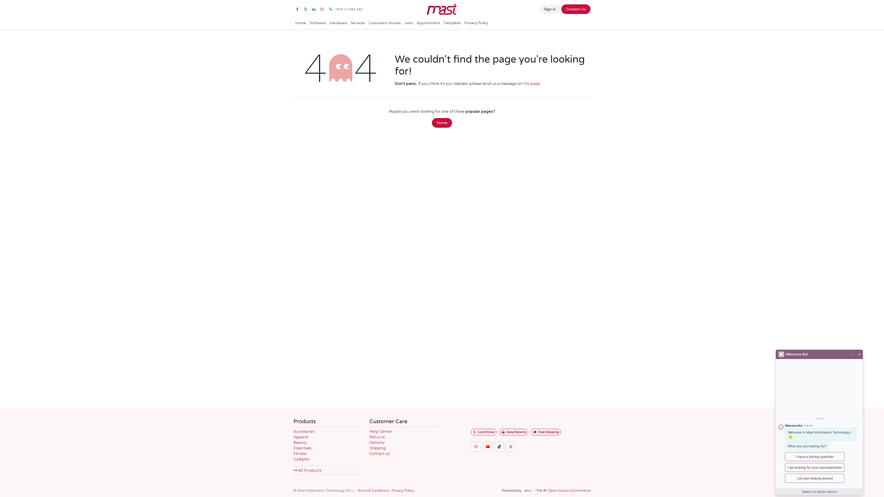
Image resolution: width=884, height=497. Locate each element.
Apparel (301, 437)
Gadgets (301, 459)
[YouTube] (487, 446)
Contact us (379, 453)
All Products (309, 470)
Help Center (380, 431)
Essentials (302, 448)
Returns (377, 437)
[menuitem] (301, 23)
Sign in (550, 9)
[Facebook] (297, 9)
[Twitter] (510, 446)
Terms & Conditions (373, 490)
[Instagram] (322, 9)
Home (442, 123)
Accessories (304, 431)
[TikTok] (499, 446)
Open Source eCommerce (569, 490)
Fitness (300, 453)
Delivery (377, 442)
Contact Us (576, 9)
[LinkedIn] (313, 9)
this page (531, 83)
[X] (305, 9)
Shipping (377, 448)
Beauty (300, 442)
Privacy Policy (403, 490)
